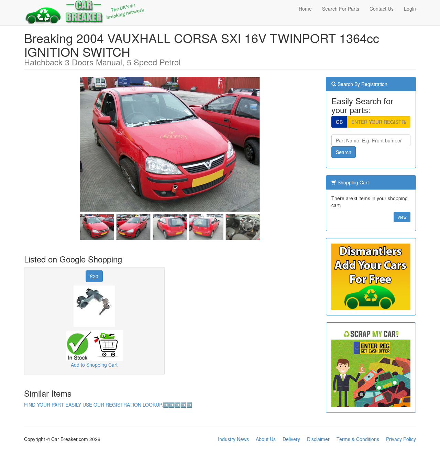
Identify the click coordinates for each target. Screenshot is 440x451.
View (402, 217)
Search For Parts (340, 8)
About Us (266, 439)
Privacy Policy (401, 439)
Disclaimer (318, 439)
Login (410, 8)
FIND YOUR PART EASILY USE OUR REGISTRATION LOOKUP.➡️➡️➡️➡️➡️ (108, 404)
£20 (94, 276)
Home (305, 8)
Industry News (233, 439)
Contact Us (382, 8)
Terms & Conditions (358, 439)
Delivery (291, 439)
